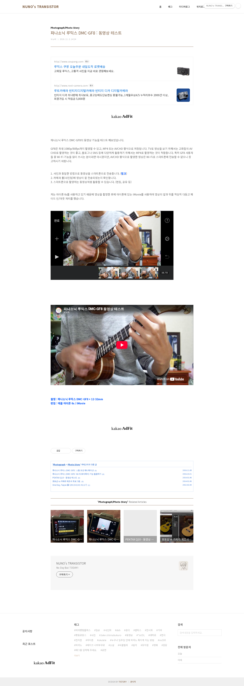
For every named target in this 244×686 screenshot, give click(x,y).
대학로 (153, 635)
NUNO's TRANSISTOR (40, 6)
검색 (218, 632)
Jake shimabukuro (111, 635)
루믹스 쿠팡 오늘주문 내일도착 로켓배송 (79, 66)
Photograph (59, 464)
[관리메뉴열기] (238, 5)
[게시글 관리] (67, 450)
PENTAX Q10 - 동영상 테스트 (64, 477)
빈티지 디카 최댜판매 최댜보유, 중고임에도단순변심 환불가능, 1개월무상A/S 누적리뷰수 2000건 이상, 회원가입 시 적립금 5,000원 (111, 96)
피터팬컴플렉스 (83, 630)
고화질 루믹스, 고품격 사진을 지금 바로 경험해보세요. (84, 71)
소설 (112, 645)
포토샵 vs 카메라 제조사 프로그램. (66, 481)
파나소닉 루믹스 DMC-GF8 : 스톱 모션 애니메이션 (73, 470)
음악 (135, 645)
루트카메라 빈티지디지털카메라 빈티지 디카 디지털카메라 (91, 91)
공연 (104, 650)
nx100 (162, 640)
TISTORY (123, 681)
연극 (163, 635)
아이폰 (90, 640)
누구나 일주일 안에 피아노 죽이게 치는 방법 (132, 640)
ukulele (102, 640)
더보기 (77, 655)
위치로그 (201, 6)
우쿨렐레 (123, 645)
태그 (170, 6)
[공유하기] (63, 450)
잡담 (165, 645)
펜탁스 (138, 630)
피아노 (79, 645)
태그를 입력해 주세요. (86, 650)
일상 (98, 630)
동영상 (129, 635)
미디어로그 (184, 6)
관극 (127, 630)
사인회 (108, 630)
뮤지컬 (145, 645)
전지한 (79, 640)
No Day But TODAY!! (67, 567)
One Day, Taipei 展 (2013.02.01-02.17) (69, 484)
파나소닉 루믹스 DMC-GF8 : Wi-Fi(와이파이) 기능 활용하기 (76, 473)
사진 (93, 635)
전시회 (149, 630)
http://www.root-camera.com (71, 85)
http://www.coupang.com (68, 61)
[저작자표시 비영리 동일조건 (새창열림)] (89, 450)
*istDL (141, 635)
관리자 (133, 681)
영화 (156, 645)
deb (118, 630)
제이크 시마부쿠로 (96, 645)
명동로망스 (81, 635)
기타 (160, 630)
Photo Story (74, 464)
